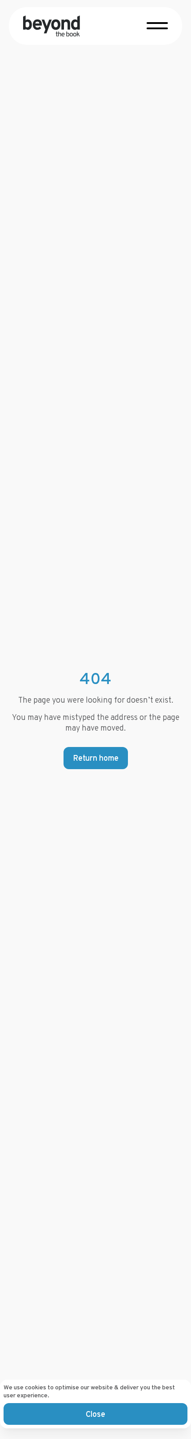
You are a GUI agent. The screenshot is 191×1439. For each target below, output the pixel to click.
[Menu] (157, 24)
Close (95, 1414)
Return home (96, 758)
